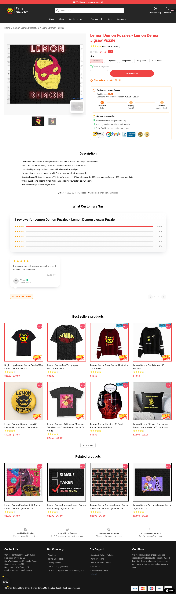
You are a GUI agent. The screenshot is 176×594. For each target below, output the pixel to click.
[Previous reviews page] (150, 296)
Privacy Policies (54, 563)
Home (7, 28)
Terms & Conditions (56, 559)
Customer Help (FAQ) (99, 570)
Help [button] (171, 591)
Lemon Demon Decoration (26, 28)
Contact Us (95, 566)
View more (88, 445)
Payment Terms (97, 559)
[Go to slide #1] (38, 121)
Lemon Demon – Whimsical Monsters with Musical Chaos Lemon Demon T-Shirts (65, 427)
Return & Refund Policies (100, 563)
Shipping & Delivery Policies (101, 555)
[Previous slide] (9, 74)
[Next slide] (81, 74)
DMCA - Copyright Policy (58, 566)
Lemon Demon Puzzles (53, 28)
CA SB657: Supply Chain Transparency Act (66, 570)
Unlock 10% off (5, 581)
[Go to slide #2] (52, 121)
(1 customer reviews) (111, 46)
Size (92, 56)
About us (52, 555)
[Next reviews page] (163, 296)
